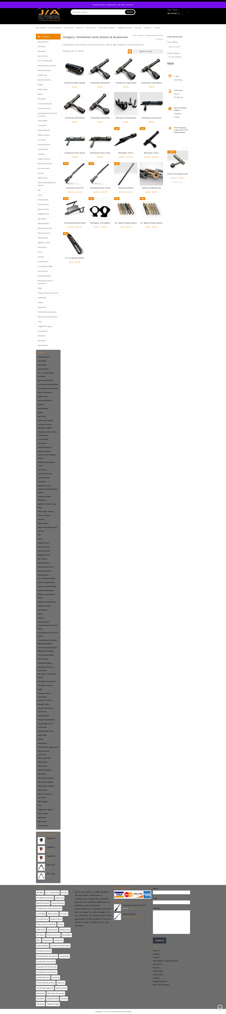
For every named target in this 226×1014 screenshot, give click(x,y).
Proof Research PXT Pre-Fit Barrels (48, 634)
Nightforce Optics (44, 243)
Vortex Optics (43, 331)
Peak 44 (41, 257)
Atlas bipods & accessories (47, 66)
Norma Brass (42, 247)
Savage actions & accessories (48, 293)
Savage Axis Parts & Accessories (45, 710)
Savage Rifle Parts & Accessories (45, 725)
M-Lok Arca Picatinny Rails (48, 384)
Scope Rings (42, 298)
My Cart (156, 968)
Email (156, 898)
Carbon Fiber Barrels (45, 104)
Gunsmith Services (44, 144)
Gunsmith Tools (43, 149)
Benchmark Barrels (44, 80)
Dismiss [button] (130, 5)
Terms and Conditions (161, 985)
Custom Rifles (42, 121)
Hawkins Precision (44, 159)
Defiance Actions (44, 135)
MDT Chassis (42, 219)
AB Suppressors (43, 42)
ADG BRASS (42, 51)
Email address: (174, 53)
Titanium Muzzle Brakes (47, 602)
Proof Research (43, 262)
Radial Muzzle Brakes (46, 590)
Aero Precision (43, 56)
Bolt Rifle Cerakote (45, 428)
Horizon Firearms (44, 168)
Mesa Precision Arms (45, 228)
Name (155, 888)
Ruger (40, 288)
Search (130, 12)
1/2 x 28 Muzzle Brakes (46, 578)
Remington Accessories (46, 681)
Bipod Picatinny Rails (45, 380)
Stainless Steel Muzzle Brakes (46, 596)
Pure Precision (43, 271)
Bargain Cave (42, 75)
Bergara (40, 85)
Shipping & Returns (160, 981)
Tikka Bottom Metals (46, 778)
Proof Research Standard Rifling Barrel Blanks (47, 642)
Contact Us (159, 940)
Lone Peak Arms (43, 204)
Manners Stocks (43, 209)
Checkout (156, 954)
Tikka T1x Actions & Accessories (45, 796)
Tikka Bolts (42, 774)
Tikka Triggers (43, 802)
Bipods (40, 94)
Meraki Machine (43, 223)
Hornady (41, 173)
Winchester (42, 341)
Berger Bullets (43, 89)
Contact (156, 957)
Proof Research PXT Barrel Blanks (47, 627)
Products (156, 978)
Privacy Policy (158, 971)
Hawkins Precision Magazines (44, 498)
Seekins (40, 302)
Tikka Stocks (42, 790)
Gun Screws (42, 140)
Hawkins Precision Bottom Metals (47, 491)
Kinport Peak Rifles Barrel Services (46, 184)
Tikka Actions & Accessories (47, 317)
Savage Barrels (43, 716)
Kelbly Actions (43, 178)
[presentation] (183, 147)
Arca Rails (41, 376)
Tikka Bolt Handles (44, 770)
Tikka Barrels (42, 766)
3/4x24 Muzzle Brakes (46, 582)
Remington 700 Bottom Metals (47, 675)
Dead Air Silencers (44, 130)
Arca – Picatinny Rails (45, 61)
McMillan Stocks (43, 214)
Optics (40, 252)
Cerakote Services (44, 108)
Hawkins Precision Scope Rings (47, 505)
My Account (157, 964)
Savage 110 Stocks (45, 700)
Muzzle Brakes (43, 238)
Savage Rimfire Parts (46, 731)
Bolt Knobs (41, 99)
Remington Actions (45, 685)
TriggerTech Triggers (45, 326)
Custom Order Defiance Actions (47, 456)
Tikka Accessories (44, 758)
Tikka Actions (43, 762)
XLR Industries (43, 345)
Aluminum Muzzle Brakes (47, 586)
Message (157, 908)
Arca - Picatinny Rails (46, 373)
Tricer (40, 321)
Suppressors (42, 307)
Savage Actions (43, 704)
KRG (39, 190)
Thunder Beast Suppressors (47, 312)
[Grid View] (130, 51)
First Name (172, 42)
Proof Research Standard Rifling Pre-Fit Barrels (47, 649)
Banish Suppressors (44, 70)
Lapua (40, 195)
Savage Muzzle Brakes (46, 720)
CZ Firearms (42, 125)
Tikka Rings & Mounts (46, 786)
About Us (156, 951)
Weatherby (42, 336)
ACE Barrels (42, 46)
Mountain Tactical (44, 233)
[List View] (135, 51)
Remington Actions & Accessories (45, 282)
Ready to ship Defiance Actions (46, 464)
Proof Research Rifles (45, 266)
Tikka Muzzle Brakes (45, 782)
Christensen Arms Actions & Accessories (47, 114)
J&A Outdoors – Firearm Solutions (165, 961)
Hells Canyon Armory (45, 164)
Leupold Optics (43, 200)
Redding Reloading (44, 276)
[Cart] (187, 12)
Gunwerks (41, 154)
